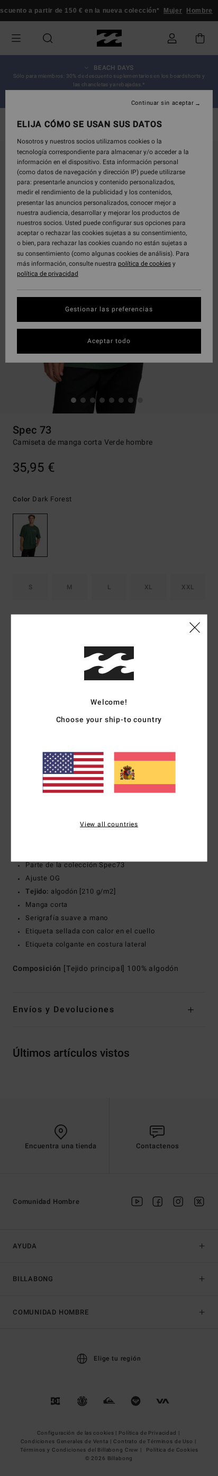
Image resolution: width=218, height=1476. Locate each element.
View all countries (109, 824)
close (194, 627)
